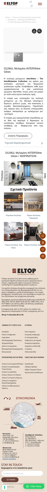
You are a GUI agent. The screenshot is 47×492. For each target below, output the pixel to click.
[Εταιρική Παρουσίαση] (43, 249)
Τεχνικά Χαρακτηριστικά (18, 142)
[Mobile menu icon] (40, 4)
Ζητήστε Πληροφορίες (18, 136)
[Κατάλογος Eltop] (43, 243)
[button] (33, 486)
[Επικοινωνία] (43, 236)
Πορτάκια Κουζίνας (13, 215)
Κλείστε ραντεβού (9, 459)
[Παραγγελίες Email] (43, 256)
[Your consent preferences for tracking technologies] (4, 487)
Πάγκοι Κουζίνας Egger (33, 245)
